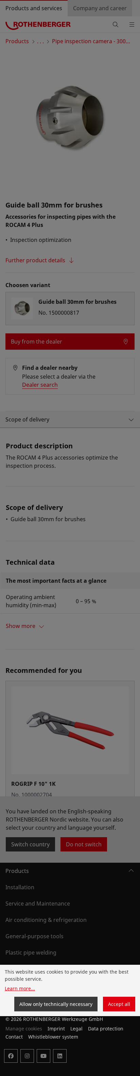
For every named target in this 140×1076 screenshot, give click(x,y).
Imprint (56, 1028)
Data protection (105, 1028)
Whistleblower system (53, 1036)
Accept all (119, 1004)
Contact (14, 1036)
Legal (76, 1028)
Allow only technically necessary (55, 1004)
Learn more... (20, 988)
